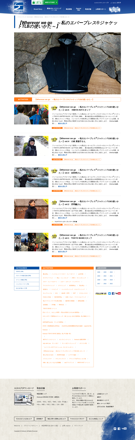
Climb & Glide (47, 297)
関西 (43, 404)
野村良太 (61, 304)
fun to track (30, 17)
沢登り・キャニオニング (79, 278)
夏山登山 (45, 274)
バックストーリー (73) (22, 284)
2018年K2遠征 (61, 355)
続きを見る (62, 123)
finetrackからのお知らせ (23, 419)
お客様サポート (79, 388)
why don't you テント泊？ (51, 343)
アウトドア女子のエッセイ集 (77, 358)
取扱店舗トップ (42, 394)
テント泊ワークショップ (69, 343)
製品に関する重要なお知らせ (56, 419)
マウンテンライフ (60, 358)
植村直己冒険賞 (69, 301)
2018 (111, 280)
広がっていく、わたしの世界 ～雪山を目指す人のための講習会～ (61, 312)
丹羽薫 (53, 304)
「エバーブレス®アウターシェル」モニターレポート (58, 347)
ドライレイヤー (47, 358)
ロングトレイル (47, 293)
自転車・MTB (65, 293)
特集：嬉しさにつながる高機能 (52, 362)
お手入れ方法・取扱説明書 (105, 406)
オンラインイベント (65, 339)
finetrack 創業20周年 (80, 339)
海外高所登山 (58, 297)
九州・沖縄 (60, 404)
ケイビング (55, 289)
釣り (56, 293)
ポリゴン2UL (83, 343)
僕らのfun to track (48, 355)
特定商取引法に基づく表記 (50, 425)
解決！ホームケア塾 (103, 403)
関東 (54, 402)
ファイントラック (21, 17)
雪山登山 (81, 285)
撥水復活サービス (102, 400)
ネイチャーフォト (48, 278)
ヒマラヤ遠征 (72, 355)
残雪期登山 (72, 285)
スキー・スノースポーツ (50, 281)
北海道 (39, 402)
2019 (105, 280)
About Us (17, 425)
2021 (111, 276)
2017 (99, 283)
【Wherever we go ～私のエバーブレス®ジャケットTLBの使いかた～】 (52, 17)
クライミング (62, 285)
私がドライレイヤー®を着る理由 (52, 301)
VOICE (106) (19, 271)
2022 (105, 276)
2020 (99, 280)
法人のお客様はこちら (95, 419)
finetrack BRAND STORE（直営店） (48, 397)
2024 (111, 272)
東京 (49, 402)
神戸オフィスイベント (49, 339)
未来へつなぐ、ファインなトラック (76, 297)
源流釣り (45, 289)
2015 (111, 283)
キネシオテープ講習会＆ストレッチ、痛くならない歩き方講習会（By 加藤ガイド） (67, 316)
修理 (98, 397)
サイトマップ (78, 425)
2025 (105, 272)
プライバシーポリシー (31, 425)
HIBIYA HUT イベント (83, 362)
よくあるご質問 (115, 2)
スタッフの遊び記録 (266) (23, 275)
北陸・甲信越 (62, 402)
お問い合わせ (66, 425)
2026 (99, 272)
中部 (38, 404)
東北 (44, 402)
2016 (105, 283)
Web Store (45, 2)
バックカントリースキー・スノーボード (63, 274)
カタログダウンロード (101, 2)
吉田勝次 (45, 304)
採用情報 (39, 419)
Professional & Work (76, 419)
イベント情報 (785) (21, 280)
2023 (99, 276)
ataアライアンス (69, 362)
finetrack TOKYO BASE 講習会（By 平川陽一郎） (57, 333)
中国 (48, 404)
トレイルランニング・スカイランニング (73, 289)
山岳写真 (80, 274)
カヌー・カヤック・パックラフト (70, 281)
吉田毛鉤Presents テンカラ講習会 (53, 322)
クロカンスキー (83, 293)
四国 (53, 404)
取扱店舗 (41, 388)
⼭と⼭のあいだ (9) (21, 288)
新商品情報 (81, 301)
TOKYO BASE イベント (50, 308)
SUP (74, 293)
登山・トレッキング (62, 278)
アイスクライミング (49, 285)
